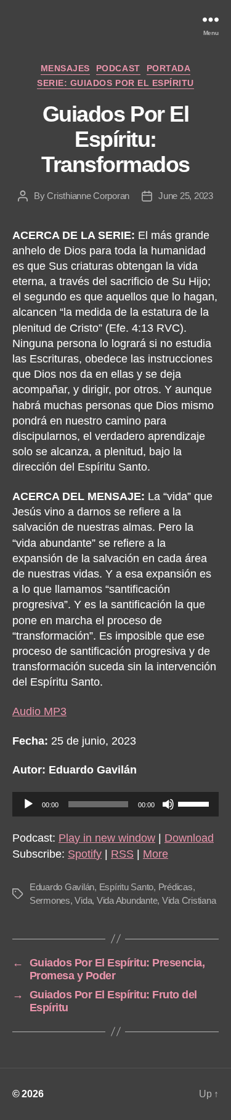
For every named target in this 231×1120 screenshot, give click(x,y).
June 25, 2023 (185, 195)
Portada (169, 68)
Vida (83, 900)
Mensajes (65, 68)
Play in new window (107, 838)
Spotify (85, 854)
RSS (122, 854)
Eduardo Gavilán (62, 887)
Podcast (118, 68)
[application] (115, 804)
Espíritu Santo (126, 887)
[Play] (28, 804)
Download (189, 838)
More (155, 854)
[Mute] (168, 804)
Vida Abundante (127, 900)
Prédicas (175, 887)
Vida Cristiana (189, 900)
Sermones (50, 900)
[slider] (195, 803)
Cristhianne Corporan (88, 195)
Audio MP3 (39, 711)
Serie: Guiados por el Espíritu (115, 83)
